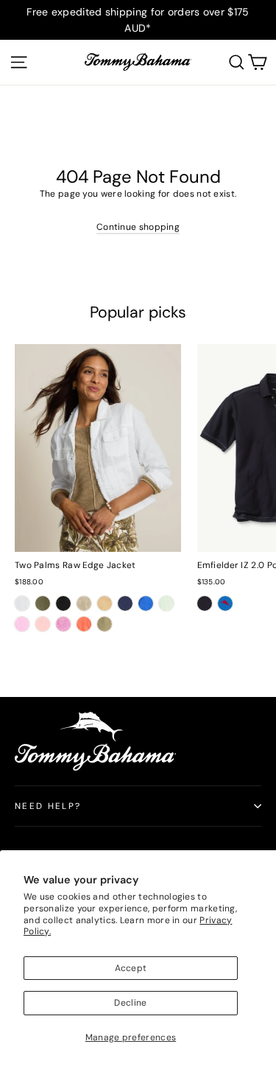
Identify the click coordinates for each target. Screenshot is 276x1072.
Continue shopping (138, 227)
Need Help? (48, 806)
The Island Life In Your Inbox (103, 853)
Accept (131, 968)
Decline (130, 1003)
